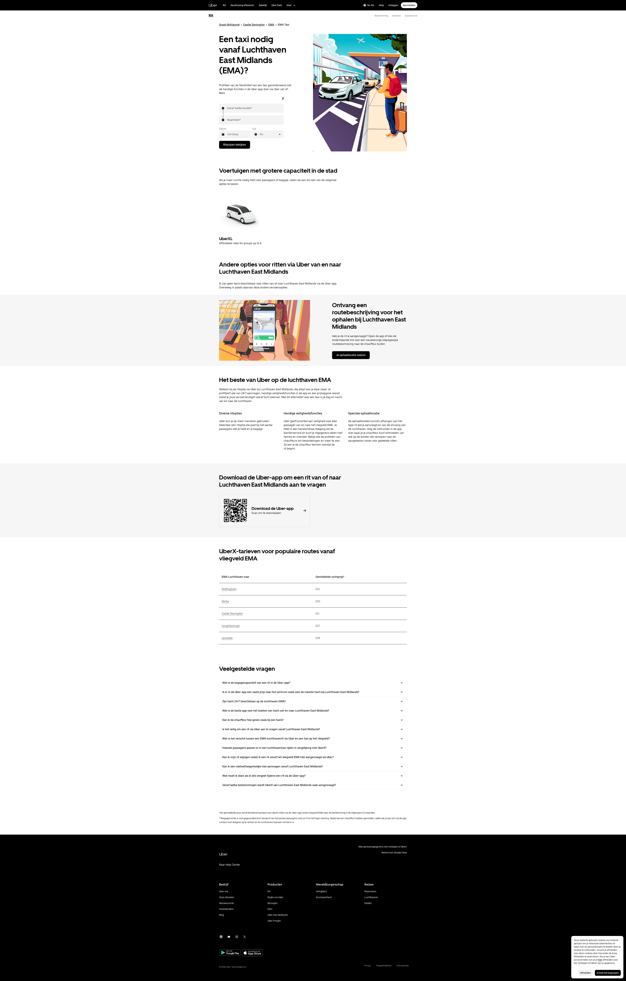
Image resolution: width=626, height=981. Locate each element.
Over (289, 5)
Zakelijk (263, 5)
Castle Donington (254, 24)
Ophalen (396, 15)
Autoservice (411, 15)
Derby (225, 601)
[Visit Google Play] (230, 953)
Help (381, 5)
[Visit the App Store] (252, 953)
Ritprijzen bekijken (234, 144)
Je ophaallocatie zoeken (351, 355)
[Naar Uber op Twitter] (244, 937)
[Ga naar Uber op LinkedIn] (221, 937)
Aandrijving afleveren (242, 5)
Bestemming (381, 15)
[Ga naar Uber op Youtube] (229, 937)
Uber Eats (276, 5)
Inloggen (393, 5)
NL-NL (370, 5)
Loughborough (231, 625)
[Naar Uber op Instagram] (237, 937)
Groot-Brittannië (229, 24)
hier (600, 959)
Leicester (227, 638)
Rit (224, 5)
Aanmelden (409, 5)
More (222, 93)
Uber (213, 5)
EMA (271, 24)
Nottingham (229, 589)
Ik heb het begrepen (608, 973)
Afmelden (585, 973)
